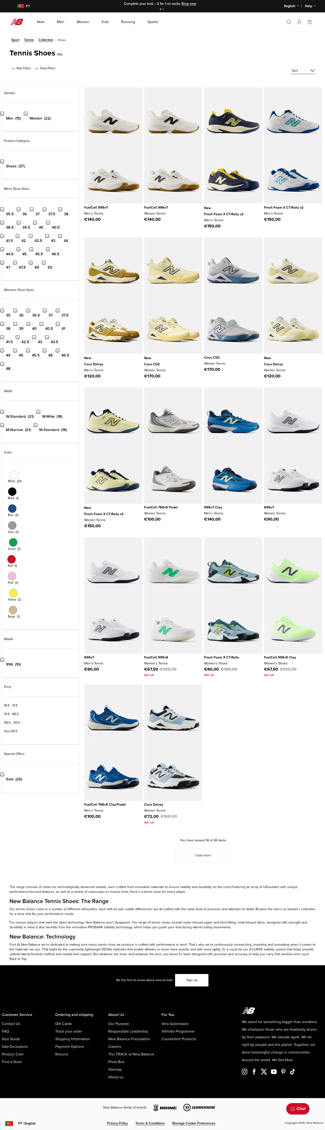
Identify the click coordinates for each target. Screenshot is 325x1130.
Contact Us (11, 1023)
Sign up (191, 980)
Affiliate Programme (178, 1031)
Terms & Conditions (150, 1123)
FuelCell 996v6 (156, 657)
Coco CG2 (152, 364)
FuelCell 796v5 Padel (161, 507)
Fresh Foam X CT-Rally (221, 657)
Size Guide (11, 1039)
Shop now (188, 4)
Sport (15, 40)
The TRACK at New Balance (131, 1054)
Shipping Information (72, 1039)
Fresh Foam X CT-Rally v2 (223, 214)
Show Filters (47, 68)
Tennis (29, 40)
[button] (299, 22)
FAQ (5, 1031)
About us (115, 1077)
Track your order (68, 1031)
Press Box (116, 1062)
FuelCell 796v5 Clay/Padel (105, 805)
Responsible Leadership (128, 1031)
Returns (61, 1054)
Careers (114, 1046)
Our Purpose (118, 1023)
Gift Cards (63, 1023)
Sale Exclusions (15, 1046)
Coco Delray (93, 364)
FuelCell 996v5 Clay (280, 657)
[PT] (17, 6)
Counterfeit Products (179, 1039)
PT (27, 1123)
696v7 (269, 507)
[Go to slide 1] (161, 10)
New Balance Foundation (129, 1039)
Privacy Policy (117, 1123)
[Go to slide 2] (163, 10)
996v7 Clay (213, 507)
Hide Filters (23, 68)
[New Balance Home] (18, 22)
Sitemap (115, 1069)
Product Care (13, 1054)
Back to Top (18, 959)
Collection (46, 40)
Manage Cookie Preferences (193, 1123)
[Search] (289, 22)
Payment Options (69, 1046)
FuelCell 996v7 (96, 208)
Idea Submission (175, 1023)
